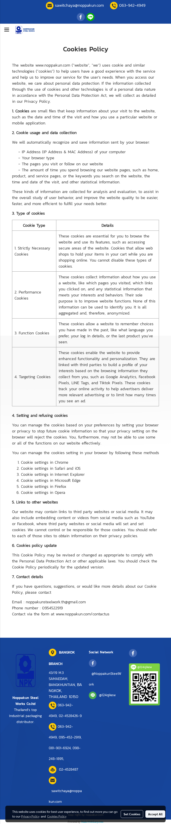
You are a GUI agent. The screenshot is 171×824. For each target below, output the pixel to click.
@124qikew (107, 695)
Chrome (61, 462)
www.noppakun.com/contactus (82, 614)
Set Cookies (132, 814)
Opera (60, 492)
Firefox (60, 486)
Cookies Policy (56, 816)
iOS (78, 468)
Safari (60, 468)
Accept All (155, 814)
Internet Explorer (70, 474)
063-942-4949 (132, 5)
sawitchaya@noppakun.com (79, 5)
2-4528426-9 (70, 715)
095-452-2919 (70, 737)
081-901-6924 (60, 748)
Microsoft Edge (68, 480)
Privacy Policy (30, 816)
